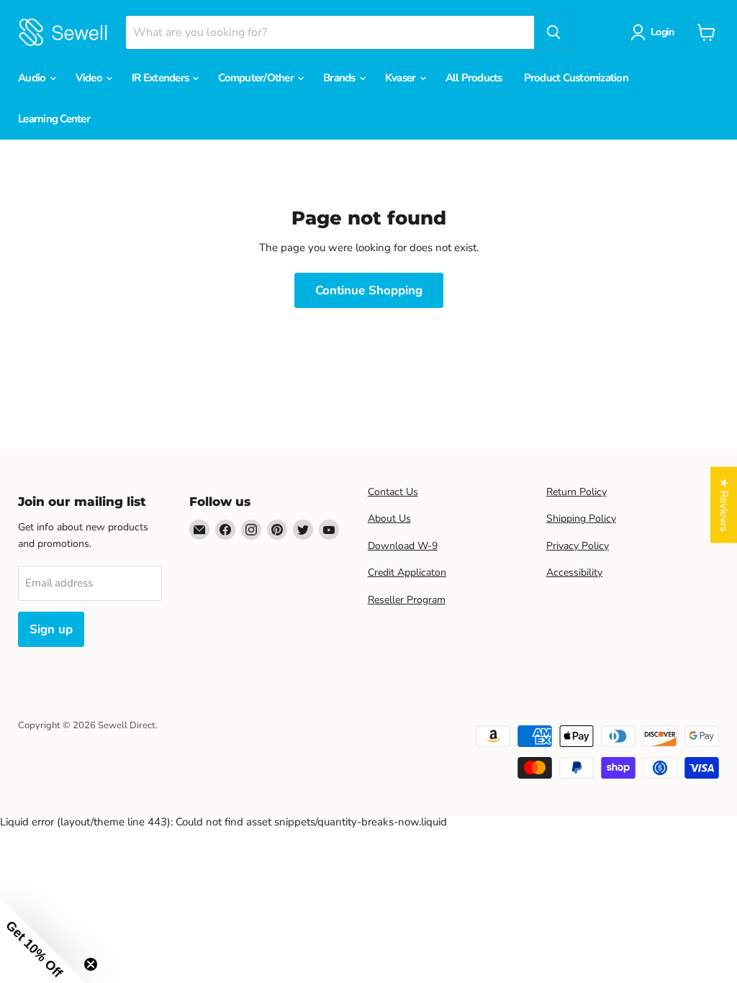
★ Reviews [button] (724, 505)
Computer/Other (257, 78)
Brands (340, 78)
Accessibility (574, 572)
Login (662, 32)
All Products (474, 78)
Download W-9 (403, 546)
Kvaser (401, 78)
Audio (33, 78)
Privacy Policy (577, 546)
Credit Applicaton (407, 572)
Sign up (51, 629)
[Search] (553, 32)
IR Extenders (161, 78)
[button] (43, 940)
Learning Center (54, 119)
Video (90, 78)
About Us (389, 518)
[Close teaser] (90, 964)
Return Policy (576, 492)
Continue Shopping (368, 290)
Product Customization (576, 78)
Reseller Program (407, 600)
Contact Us (393, 492)
